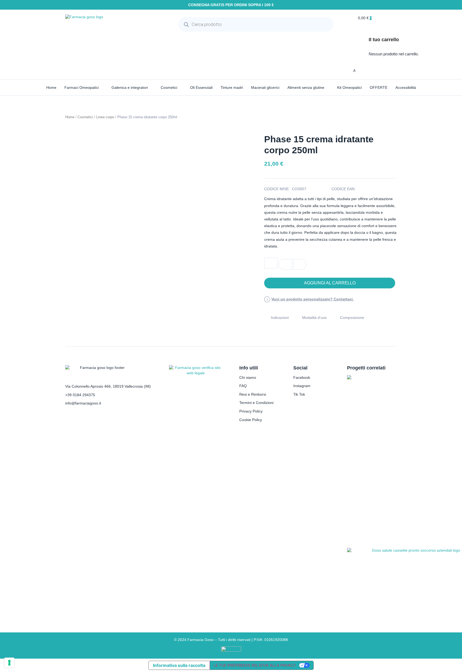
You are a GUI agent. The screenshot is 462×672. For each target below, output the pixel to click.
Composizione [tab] (352, 317)
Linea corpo (105, 117)
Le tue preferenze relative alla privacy (255, 665)
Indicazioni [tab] (280, 317)
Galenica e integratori (129, 87)
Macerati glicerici (265, 87)
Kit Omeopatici (349, 87)
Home (51, 87)
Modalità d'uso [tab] (314, 317)
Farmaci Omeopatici (81, 87)
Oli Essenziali (201, 87)
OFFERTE (378, 87)
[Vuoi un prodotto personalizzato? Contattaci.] (267, 299)
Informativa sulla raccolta (179, 665)
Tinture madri (232, 87)
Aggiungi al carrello (330, 283)
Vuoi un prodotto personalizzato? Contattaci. (312, 299)
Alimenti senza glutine (305, 87)
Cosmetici (169, 87)
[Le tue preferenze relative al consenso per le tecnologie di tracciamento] (9, 663)
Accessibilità (405, 87)
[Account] (349, 70)
